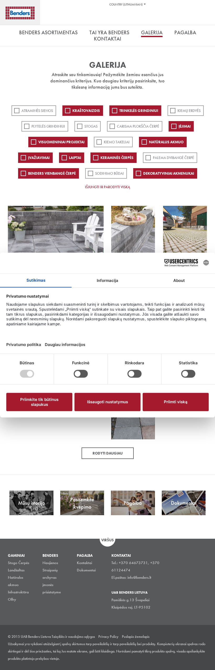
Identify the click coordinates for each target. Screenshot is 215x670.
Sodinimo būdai (109, 173)
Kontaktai (84, 562)
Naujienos (50, 562)
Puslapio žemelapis (135, 636)
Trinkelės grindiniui (138, 110)
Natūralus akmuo (166, 142)
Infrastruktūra (18, 592)
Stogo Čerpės (18, 562)
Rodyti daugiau (108, 453)
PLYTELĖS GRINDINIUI (48, 126)
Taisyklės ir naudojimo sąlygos (73, 636)
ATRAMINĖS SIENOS (37, 110)
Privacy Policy (108, 636)
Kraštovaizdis (86, 110)
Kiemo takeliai (117, 142)
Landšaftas (16, 570)
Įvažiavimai (39, 157)
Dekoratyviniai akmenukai (168, 173)
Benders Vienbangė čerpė (52, 173)
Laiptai (75, 157)
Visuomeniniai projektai (61, 142)
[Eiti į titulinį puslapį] (20, 13)
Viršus (107, 540)
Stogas (91, 126)
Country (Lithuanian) (126, 4)
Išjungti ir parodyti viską (107, 187)
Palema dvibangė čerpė (173, 157)
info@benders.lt (139, 577)
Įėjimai (185, 126)
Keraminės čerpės (116, 157)
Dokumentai (86, 570)
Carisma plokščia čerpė (138, 126)
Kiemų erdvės (189, 110)
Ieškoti (207, 18)
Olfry (12, 599)
